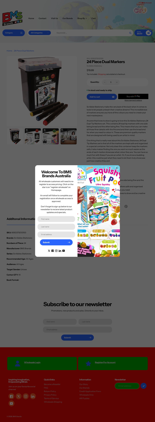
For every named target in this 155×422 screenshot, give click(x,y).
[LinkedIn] (60, 250)
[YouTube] (63, 250)
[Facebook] (52, 250)
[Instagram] (56, 250)
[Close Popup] (116, 167)
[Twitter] (49, 250)
